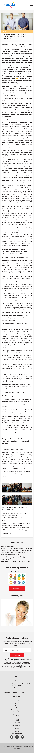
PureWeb (20, 750)
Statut (17, 704)
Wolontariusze (17, 712)
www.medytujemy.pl (9, 67)
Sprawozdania (17, 714)
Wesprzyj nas (17, 588)
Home (17, 719)
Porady (17, 728)
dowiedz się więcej (26, 667)
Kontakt (17, 731)
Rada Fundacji (17, 708)
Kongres (17, 722)
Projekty (17, 724)
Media (17, 730)
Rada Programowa (17, 710)
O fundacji (17, 720)
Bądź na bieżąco (17, 725)
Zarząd (17, 706)
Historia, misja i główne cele (17, 700)
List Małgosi (17, 702)
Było (4, 31)
